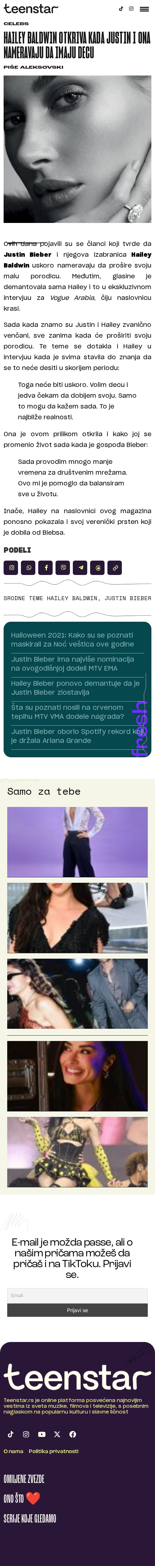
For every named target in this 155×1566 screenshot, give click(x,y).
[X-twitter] (57, 1434)
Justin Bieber (128, 598)
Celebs (16, 24)
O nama (13, 1452)
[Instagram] (131, 9)
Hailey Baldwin (72, 598)
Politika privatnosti (54, 1452)
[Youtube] (41, 1434)
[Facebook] (72, 1434)
